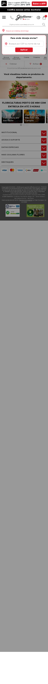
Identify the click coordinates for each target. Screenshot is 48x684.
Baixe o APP (39, 3)
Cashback (38, 17)
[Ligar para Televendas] (12, 17)
